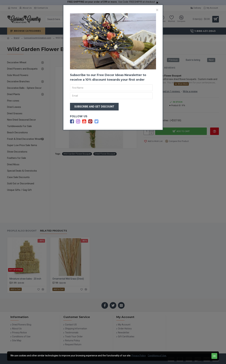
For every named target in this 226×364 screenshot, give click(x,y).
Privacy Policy (139, 355)
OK (214, 356)
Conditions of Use (157, 355)
